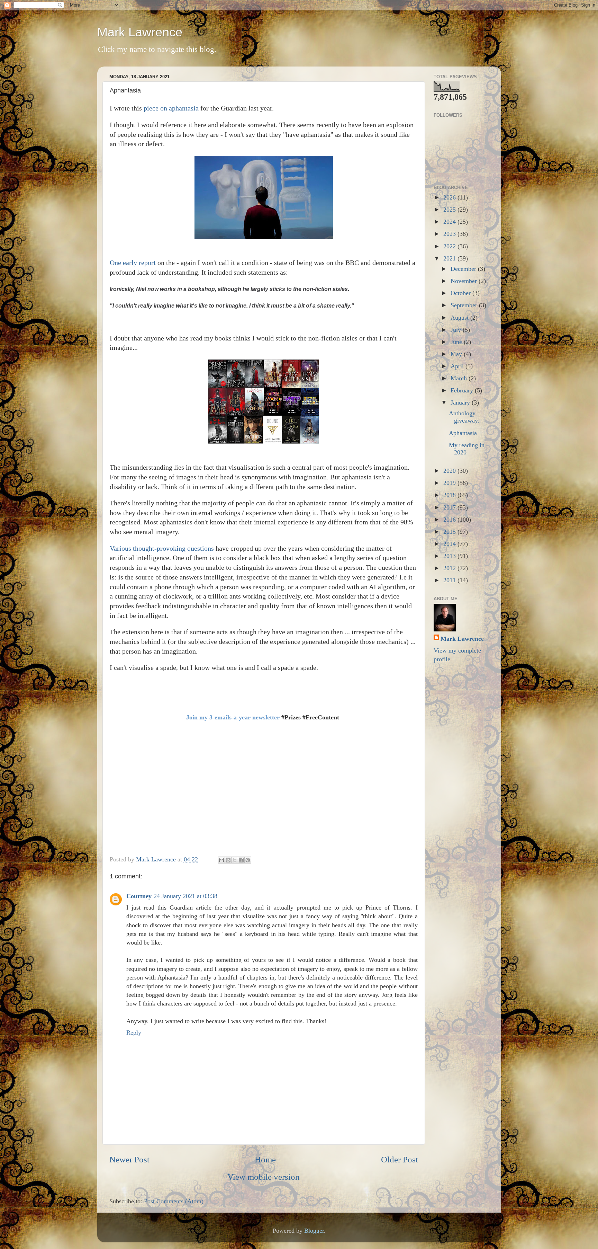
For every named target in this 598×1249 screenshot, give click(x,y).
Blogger (314, 1230)
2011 (450, 580)
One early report (133, 262)
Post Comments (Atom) (173, 1201)
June (457, 341)
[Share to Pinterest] (247, 860)
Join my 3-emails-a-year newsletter (233, 717)
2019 (450, 482)
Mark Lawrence (139, 32)
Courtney (139, 896)
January (461, 402)
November (465, 280)
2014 (450, 543)
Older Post (399, 1159)
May (457, 354)
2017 (450, 507)
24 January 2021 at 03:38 (185, 896)
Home (265, 1159)
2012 (450, 568)
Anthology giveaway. (464, 417)
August (460, 317)
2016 (450, 519)
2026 (450, 197)
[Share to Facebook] (241, 860)
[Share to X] (234, 860)
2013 (450, 555)
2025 (450, 209)
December (464, 268)
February (463, 390)
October (461, 293)
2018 (450, 494)
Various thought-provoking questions (162, 548)
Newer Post (129, 1159)
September (465, 305)
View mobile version (263, 1176)
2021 (450, 258)
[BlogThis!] (228, 860)
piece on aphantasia (171, 108)
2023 (450, 233)
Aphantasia (463, 432)
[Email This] (221, 860)
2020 (450, 470)
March (460, 378)
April (458, 366)
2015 (450, 531)
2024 (450, 221)
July (457, 329)
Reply (133, 1032)
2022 (450, 246)
